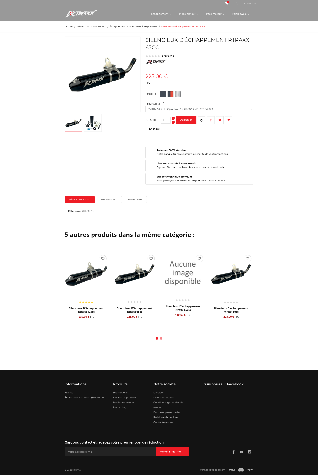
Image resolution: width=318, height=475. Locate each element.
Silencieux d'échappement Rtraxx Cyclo (182, 308)
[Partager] (211, 120)
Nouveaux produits (124, 397)
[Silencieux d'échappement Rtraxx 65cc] (134, 274)
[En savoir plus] (146, 321)
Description (108, 199)
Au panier (186, 120)
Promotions (120, 392)
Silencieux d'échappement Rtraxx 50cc (230, 310)
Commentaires (134, 199)
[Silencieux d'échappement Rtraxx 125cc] (86, 274)
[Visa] (232, 470)
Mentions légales (163, 397)
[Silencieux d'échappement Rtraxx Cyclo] (182, 273)
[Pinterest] (229, 120)
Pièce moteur (187, 14)
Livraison (158, 392)
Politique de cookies (165, 417)
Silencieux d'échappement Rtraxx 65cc (134, 310)
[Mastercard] (241, 470)
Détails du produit (79, 199)
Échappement (160, 14)
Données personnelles (167, 412)
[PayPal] (250, 470)
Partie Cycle (239, 14)
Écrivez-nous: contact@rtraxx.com (85, 397)
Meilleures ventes (123, 402)
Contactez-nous (163, 422)
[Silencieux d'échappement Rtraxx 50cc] (231, 274)
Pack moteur (214, 14)
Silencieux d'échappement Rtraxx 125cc (86, 310)
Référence (74, 211)
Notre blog (119, 407)
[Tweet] (220, 120)
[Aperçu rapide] (87, 321)
